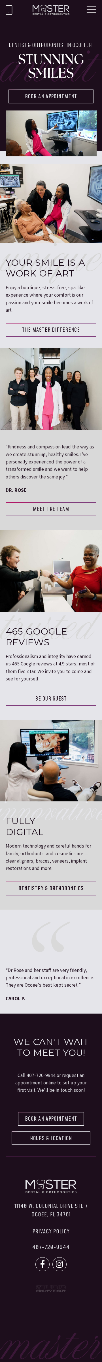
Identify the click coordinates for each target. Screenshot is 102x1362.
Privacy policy (51, 1232)
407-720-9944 (41, 1076)
